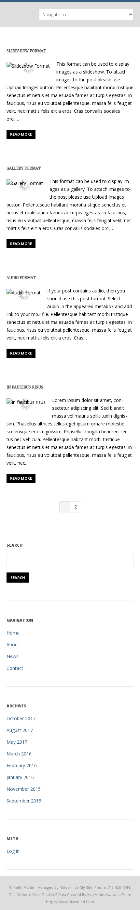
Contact (15, 668)
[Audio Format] (24, 293)
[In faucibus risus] (26, 402)
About (13, 644)
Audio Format (21, 277)
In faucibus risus (25, 387)
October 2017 (21, 718)
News (13, 656)
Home (13, 633)
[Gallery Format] (25, 183)
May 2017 (17, 742)
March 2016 (19, 754)
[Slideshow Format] (28, 66)
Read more (21, 134)
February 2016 (22, 765)
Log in (13, 851)
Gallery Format (24, 168)
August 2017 (20, 730)
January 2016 (20, 777)
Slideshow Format (26, 50)
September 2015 (24, 801)
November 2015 (24, 789)
